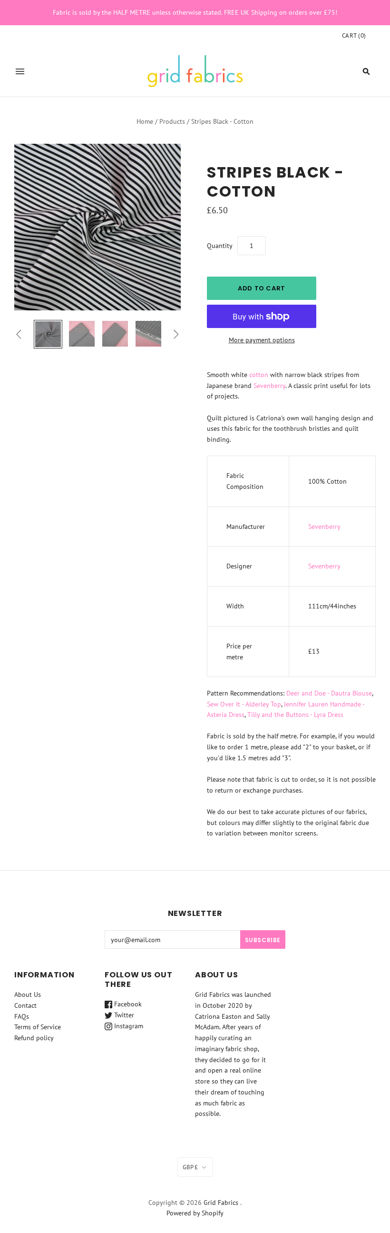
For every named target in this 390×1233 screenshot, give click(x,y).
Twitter (123, 1015)
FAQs (21, 1016)
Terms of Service (37, 1027)
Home (144, 121)
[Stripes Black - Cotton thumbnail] (48, 334)
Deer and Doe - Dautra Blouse (329, 693)
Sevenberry (269, 385)
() (354, 35)
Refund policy (34, 1038)
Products (172, 121)
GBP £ (190, 1167)
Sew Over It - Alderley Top (244, 704)
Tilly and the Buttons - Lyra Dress (295, 714)
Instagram (127, 1026)
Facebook (127, 1004)
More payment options (262, 340)
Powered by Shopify (195, 1213)
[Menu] (20, 71)
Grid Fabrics (221, 1202)
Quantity (220, 245)
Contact (25, 1005)
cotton (258, 374)
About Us (27, 994)
